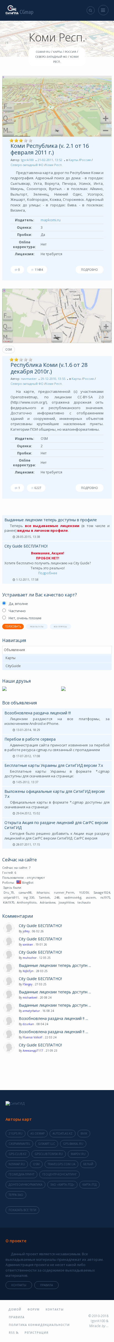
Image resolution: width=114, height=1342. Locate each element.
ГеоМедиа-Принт (21, 1174)
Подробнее (47, 573)
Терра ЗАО (16, 1195)
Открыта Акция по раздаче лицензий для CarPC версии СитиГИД (56, 825)
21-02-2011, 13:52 (50, 160)
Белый (88, 1164)
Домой (14, 1309)
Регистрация (36, 1333)
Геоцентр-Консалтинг (59, 1174)
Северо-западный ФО (27, 165)
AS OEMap (37, 1133)
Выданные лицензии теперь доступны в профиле (50, 519)
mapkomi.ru (51, 219)
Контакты (18, 1285)
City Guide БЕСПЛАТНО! (26, 546)
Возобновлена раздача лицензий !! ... (53, 1018)
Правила (46, 1285)
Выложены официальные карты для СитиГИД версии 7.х (54, 794)
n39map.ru (17, 1164)
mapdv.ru (78, 1154)
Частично (17, 610)
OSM (8, 349)
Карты (73, 160)
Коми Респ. (54, 165)
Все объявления (19, 703)
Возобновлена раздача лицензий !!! (37, 712)
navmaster (29, 379)
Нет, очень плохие (25, 617)
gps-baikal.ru (73, 1144)
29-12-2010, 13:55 (53, 379)
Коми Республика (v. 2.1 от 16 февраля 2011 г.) (50, 149)
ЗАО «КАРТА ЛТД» (62, 1184)
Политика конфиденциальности (39, 1325)
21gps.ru (15, 1133)
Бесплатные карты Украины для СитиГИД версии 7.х (53, 765)
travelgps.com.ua (61, 1164)
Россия (85, 160)
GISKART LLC (46, 1144)
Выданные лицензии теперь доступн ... (55, 965)
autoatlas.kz (62, 1133)
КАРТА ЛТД (89, 1184)
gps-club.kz (18, 1154)
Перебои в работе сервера (30, 739)
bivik (84, 1133)
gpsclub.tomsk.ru (49, 1154)
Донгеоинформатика (25, 1184)
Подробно (89, 270)
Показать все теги (22, 1210)
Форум (33, 1309)
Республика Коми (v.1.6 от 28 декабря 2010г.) (49, 368)
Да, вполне (18, 603)
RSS (12, 1333)
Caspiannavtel (19, 1144)
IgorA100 (27, 160)
